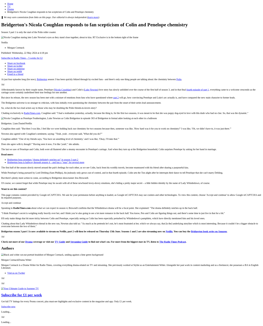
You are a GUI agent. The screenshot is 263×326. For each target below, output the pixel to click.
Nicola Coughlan (62, 89)
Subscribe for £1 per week (21, 295)
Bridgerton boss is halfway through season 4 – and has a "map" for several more (45, 162)
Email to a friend (15, 74)
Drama (10, 9)
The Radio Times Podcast (172, 242)
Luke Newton (91, 89)
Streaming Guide (79, 242)
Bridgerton (42, 79)
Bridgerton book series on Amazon (209, 231)
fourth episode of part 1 (197, 89)
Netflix (169, 231)
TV (9, 6)
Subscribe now (8, 306)
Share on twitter (15, 66)
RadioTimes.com (32, 113)
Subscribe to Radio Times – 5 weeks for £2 (22, 58)
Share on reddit (14, 71)
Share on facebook (16, 63)
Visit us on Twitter (16, 273)
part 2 (116, 97)
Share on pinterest (16, 68)
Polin (178, 79)
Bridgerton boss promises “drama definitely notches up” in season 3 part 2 (42, 159)
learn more (93, 17)
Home (10, 3)
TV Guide (60, 242)
